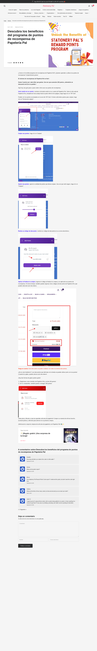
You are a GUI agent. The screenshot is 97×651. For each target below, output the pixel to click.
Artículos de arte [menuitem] (12, 13)
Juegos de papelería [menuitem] (83, 9)
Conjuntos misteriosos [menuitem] (71, 9)
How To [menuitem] (65, 16)
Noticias (9, 20)
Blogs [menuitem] (43, 16)
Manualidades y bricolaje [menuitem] (25, 13)
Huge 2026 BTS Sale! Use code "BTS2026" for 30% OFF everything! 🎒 (49, 1)
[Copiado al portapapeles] (22, 63)
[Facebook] (14, 63)
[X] (16, 63)
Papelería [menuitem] (60, 9)
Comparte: (10, 62)
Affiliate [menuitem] (71, 16)
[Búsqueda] (5, 6)
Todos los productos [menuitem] (24, 9)
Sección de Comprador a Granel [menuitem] (32, 16)
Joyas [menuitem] (86, 13)
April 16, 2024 (29, 493)
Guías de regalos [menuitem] (13, 9)
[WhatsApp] (20, 63)
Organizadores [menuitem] (50, 13)
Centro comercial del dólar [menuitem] (49, 9)
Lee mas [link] (22, 440)
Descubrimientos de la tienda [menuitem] (64, 13)
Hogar (5, 20)
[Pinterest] (18, 63)
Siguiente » (23, 509)
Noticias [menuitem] (49, 16)
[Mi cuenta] (89, 6)
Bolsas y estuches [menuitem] (38, 13)
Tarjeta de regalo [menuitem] (79, 13)
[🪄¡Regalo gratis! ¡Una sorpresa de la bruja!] (71, 435)
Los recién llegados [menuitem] (35, 9)
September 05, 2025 (30, 461)
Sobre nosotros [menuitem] (57, 16)
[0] (92, 6)
